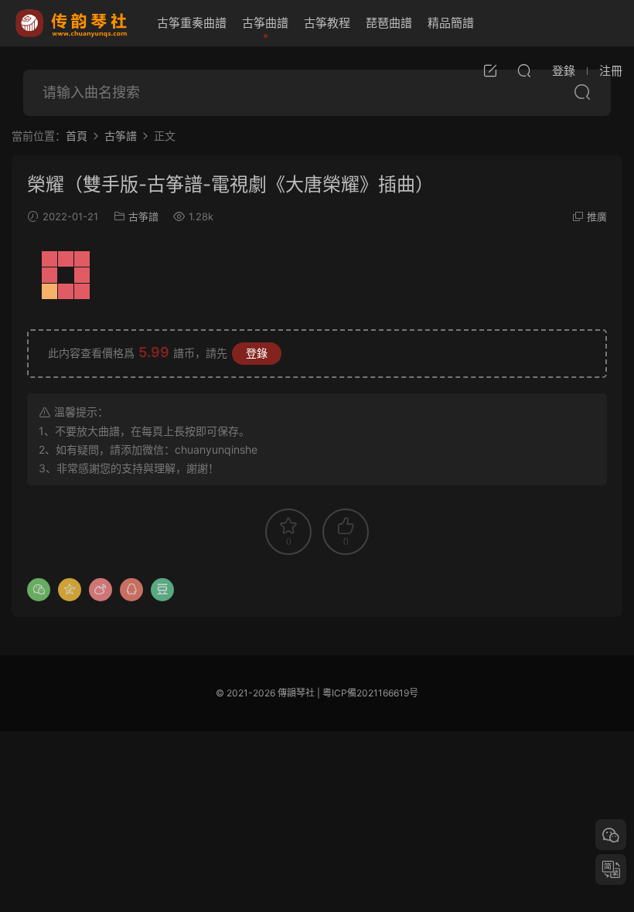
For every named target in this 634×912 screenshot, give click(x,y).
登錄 (257, 352)
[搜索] (524, 70)
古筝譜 (143, 216)
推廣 (597, 216)
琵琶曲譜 (389, 22)
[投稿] (490, 70)
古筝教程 (327, 22)
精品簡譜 (451, 22)
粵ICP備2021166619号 (370, 693)
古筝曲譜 (265, 22)
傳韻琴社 (73, 23)
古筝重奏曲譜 (192, 22)
